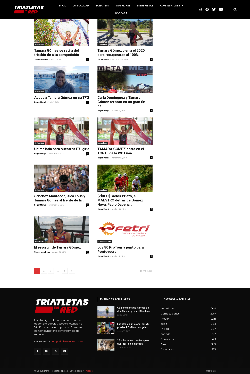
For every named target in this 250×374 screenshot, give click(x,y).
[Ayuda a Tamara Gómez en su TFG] (61, 79)
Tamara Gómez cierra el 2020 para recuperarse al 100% (121, 52)
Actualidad (39, 45)
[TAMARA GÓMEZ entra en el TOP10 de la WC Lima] (125, 131)
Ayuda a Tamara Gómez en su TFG (61, 98)
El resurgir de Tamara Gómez (57, 247)
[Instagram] (46, 351)
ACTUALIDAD (81, 5)
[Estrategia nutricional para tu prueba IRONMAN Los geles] (105, 328)
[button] (235, 9)
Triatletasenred (41, 59)
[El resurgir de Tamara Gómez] (61, 229)
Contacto (211, 370)
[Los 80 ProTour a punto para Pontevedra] (125, 229)
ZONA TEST (103, 5)
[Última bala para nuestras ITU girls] (61, 131)
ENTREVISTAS (145, 5)
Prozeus (89, 370)
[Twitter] (55, 351)
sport (100, 92)
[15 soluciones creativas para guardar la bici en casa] (105, 345)
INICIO (62, 5)
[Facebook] (37, 351)
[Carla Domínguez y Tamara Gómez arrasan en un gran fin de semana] (125, 79)
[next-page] (72, 271)
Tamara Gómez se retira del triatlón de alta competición (56, 52)
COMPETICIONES (170, 5)
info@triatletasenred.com (67, 341)
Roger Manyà (103, 59)
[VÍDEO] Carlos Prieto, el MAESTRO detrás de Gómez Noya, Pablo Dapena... (120, 200)
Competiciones (104, 241)
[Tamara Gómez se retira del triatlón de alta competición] (61, 32)
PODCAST (121, 13)
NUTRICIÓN (123, 5)
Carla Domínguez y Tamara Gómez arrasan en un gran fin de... (121, 102)
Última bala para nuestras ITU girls (61, 149)
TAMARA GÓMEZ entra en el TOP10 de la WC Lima (120, 151)
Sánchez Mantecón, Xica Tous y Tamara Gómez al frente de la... (59, 198)
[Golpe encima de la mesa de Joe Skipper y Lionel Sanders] (105, 312)
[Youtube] (64, 351)
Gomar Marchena (42, 252)
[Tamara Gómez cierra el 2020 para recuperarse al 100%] (125, 32)
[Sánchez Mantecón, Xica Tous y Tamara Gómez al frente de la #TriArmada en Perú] (61, 178)
